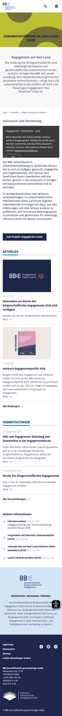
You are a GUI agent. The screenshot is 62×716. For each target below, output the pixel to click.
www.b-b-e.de (9, 684)
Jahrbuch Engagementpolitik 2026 (24, 368)
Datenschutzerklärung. (26, 150)
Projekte (14, 112)
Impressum (8, 644)
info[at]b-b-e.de (10, 680)
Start (5, 112)
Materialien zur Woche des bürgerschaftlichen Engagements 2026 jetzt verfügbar (30, 305)
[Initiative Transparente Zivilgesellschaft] (20, 695)
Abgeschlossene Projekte (33, 112)
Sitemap (7, 653)
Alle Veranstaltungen (14, 499)
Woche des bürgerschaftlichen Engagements (31, 475)
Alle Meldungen (11, 406)
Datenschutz (9, 649)
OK (13, 156)
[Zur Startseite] (9, 6)
